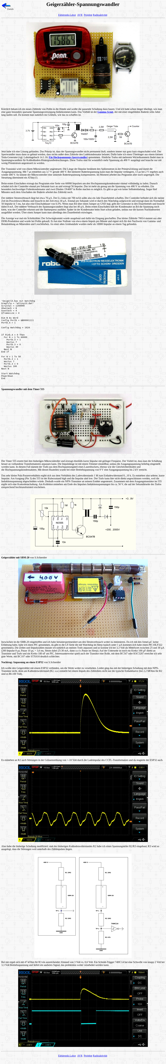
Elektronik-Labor (67, 15)
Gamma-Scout (105, 112)
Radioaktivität (100, 15)
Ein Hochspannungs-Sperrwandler (68, 157)
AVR (80, 15)
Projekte (88, 15)
